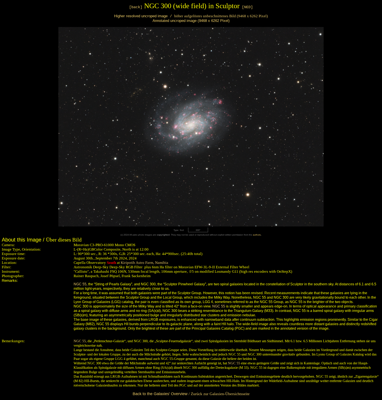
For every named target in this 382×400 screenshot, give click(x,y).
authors (257, 235)
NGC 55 (80, 284)
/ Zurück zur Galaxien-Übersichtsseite (191, 394)
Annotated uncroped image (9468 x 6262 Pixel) (191, 20)
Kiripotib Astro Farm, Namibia (144, 263)
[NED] (247, 7)
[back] (135, 7)
